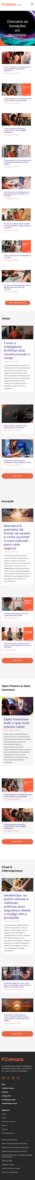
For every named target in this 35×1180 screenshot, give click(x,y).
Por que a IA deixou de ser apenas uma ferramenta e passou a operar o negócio (17, 225)
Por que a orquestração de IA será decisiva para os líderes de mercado (17, 287)
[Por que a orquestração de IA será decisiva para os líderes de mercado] (16, 276)
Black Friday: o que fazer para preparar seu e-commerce (15, 427)
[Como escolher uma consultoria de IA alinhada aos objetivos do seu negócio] (16, 151)
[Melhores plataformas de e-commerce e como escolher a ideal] (17, 448)
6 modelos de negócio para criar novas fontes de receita (16, 614)
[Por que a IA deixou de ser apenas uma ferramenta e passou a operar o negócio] (16, 214)
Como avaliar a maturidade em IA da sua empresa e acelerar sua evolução (17, 194)
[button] (32, 4)
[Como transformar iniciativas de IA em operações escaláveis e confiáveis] (16, 57)
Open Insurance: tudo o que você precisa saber (16, 723)
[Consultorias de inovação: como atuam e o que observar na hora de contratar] (17, 633)
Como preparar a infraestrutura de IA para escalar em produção (17, 99)
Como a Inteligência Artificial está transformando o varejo (17, 350)
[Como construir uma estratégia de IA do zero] (16, 246)
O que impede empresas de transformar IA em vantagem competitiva (15, 130)
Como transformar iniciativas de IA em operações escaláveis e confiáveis (17, 69)
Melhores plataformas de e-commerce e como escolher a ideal (17, 461)
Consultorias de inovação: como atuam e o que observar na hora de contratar (17, 645)
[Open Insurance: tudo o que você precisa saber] (17, 706)
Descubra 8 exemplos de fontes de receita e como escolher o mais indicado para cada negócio (17, 537)
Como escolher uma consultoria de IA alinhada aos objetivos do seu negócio (17, 162)
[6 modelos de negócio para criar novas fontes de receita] (17, 604)
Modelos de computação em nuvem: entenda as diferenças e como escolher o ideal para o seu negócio (16, 1017)
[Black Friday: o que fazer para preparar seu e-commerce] (17, 413)
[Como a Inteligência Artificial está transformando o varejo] (17, 332)
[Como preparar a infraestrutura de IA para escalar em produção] (16, 89)
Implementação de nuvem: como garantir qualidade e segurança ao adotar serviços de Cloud (17, 985)
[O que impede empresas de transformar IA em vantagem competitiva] (16, 119)
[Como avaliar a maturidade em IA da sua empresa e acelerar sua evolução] (16, 183)
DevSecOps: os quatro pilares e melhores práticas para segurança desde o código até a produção (17, 907)
